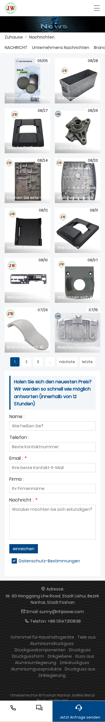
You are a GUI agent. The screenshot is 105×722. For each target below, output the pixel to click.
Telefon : (19, 438)
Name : (16, 417)
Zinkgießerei (59, 656)
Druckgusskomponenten (40, 650)
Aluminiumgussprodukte (36, 669)
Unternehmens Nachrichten (60, 47)
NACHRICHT (16, 47)
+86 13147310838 (64, 621)
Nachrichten (42, 37)
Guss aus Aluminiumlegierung (54, 659)
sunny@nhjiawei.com (61, 612)
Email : (17, 459)
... (50, 361)
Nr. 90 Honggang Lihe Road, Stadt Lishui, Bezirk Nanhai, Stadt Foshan (52, 599)
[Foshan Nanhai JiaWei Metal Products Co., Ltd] (11, 8)
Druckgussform (28, 656)
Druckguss (80, 650)
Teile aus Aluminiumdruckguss (63, 640)
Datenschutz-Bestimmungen (49, 561)
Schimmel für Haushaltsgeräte (42, 637)
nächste (67, 361)
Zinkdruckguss (74, 663)
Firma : (16, 479)
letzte (87, 361)
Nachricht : (23, 500)
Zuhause (14, 37)
